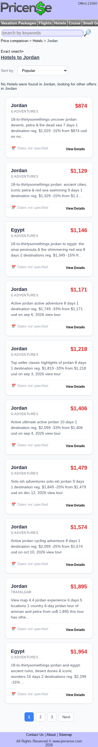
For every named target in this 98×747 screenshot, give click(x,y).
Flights (45, 23)
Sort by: (7, 70)
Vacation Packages (18, 23)
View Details (75, 149)
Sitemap (65, 735)
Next (66, 717)
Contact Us (35, 735)
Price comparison (14, 41)
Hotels (60, 23)
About (51, 735)
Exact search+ (12, 51)
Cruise (75, 23)
